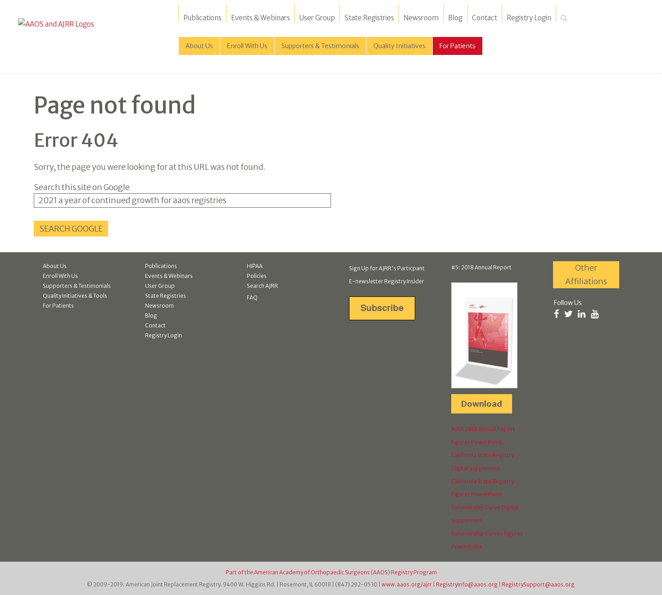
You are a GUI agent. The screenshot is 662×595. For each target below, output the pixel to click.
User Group (317, 18)
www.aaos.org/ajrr (406, 584)
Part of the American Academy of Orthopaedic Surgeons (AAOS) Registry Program (331, 572)
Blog (455, 18)
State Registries (369, 18)
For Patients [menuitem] (458, 46)
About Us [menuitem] (199, 46)
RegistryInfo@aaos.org (467, 584)
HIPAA (255, 266)
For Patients (58, 305)
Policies (257, 276)
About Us (55, 266)
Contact (484, 18)
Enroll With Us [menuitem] (247, 46)
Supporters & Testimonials (77, 285)
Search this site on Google (82, 187)
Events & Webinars (260, 18)
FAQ (252, 297)
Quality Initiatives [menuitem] (399, 46)
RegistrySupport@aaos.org (538, 584)
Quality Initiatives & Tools (75, 295)
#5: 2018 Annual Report (481, 267)
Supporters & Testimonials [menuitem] (320, 46)
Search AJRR (262, 285)
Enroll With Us (60, 276)
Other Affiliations (586, 274)
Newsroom (421, 18)
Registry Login (529, 18)
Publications (202, 18)
